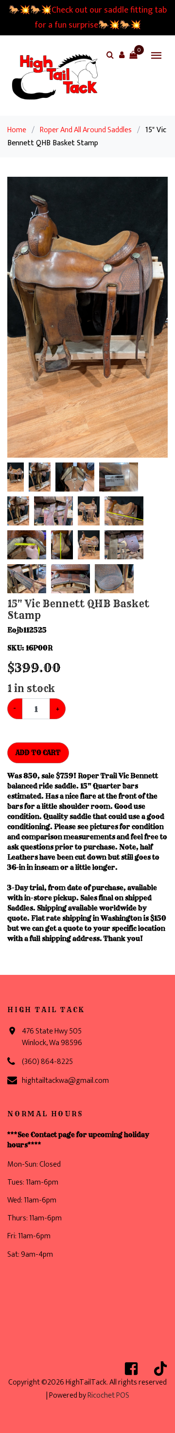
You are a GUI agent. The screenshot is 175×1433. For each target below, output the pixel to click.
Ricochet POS (108, 1395)
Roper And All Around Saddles (86, 130)
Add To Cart (38, 752)
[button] (121, 54)
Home (16, 130)
